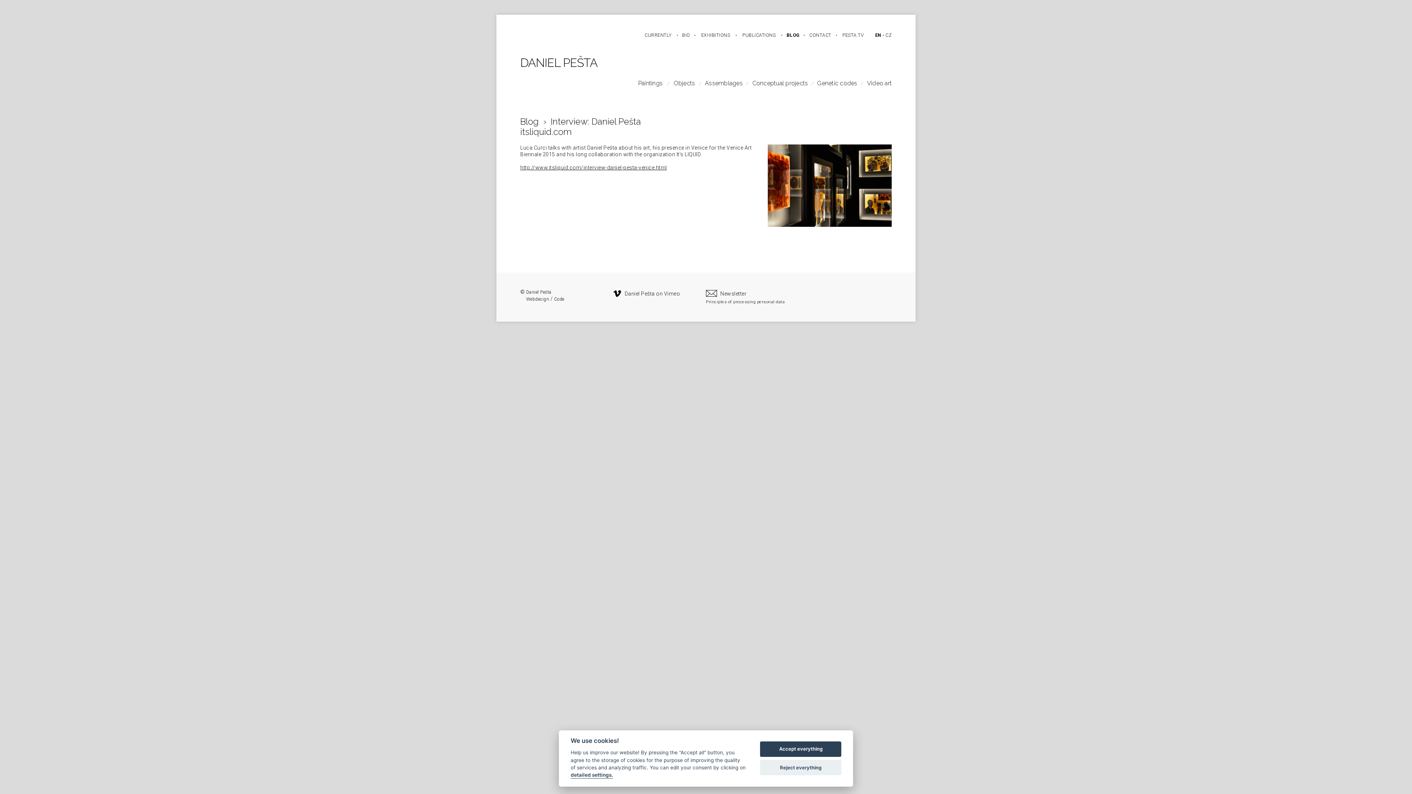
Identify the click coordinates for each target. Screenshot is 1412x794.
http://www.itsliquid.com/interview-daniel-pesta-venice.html (593, 168)
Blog (529, 122)
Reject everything (800, 767)
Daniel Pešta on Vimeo (652, 294)
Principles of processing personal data (745, 302)
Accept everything (801, 749)
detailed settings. (592, 775)
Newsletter (733, 294)
